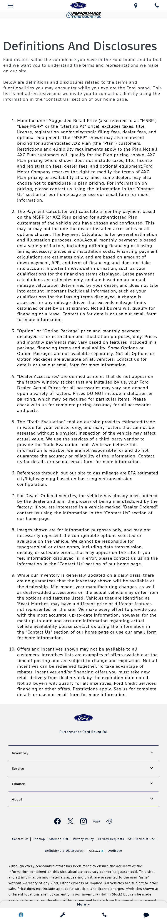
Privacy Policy (83, 839)
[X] (70, 821)
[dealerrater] (109, 821)
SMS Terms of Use (141, 839)
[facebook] (57, 821)
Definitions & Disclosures (64, 851)
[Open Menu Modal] (10, 5)
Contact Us (20, 839)
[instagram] (83, 821)
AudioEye (115, 851)
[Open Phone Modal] (156, 5)
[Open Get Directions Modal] (135, 5)
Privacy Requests (111, 839)
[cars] (96, 821)
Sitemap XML (59, 839)
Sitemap (39, 839)
